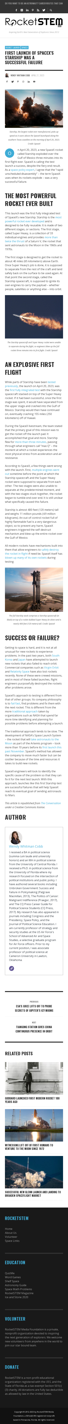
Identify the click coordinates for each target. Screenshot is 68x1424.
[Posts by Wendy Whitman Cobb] (7, 75)
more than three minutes (30, 442)
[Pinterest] (32, 10)
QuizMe (10, 1273)
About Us (11, 1233)
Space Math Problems (18, 1289)
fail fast (15, 703)
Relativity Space (19, 671)
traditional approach (25, 711)
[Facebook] (16, 10)
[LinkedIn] (27, 10)
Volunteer (11, 1237)
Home (8, 1229)
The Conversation (51, 803)
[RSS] (38, 10)
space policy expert (22, 170)
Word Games (13, 1277)
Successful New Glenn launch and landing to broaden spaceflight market (33, 1194)
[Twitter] (43, 10)
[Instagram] (21, 10)
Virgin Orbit (51, 667)
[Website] (11, 968)
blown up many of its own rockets (26, 557)
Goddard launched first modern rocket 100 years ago (32, 1100)
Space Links (12, 1241)
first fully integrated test (25, 390)
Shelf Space (12, 1281)
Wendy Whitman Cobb (20, 75)
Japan (21, 659)
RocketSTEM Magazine (19, 1293)
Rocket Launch (13, 47)
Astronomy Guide (15, 1285)
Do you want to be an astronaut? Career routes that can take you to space (34, 3)
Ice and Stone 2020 (16, 1297)
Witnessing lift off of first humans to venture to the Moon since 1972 (29, 1147)
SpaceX (25, 47)
